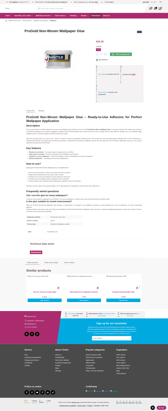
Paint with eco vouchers (94, 357)
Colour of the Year (122, 368)
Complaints (28, 363)
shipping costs (75, 402)
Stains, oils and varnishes (95, 371)
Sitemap (58, 371)
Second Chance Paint (93, 355)
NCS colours (120, 360)
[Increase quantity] (105, 54)
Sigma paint (90, 360)
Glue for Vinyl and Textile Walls (44, 292)
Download (36, 252)
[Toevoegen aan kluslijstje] (58, 288)
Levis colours (121, 363)
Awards (57, 365)
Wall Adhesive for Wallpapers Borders (84, 292)
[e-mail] (32, 334)
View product (44, 300)
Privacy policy (81, 405)
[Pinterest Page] (42, 392)
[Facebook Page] (26, 392)
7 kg (98, 49)
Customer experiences (63, 363)
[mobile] (26, 334)
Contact (27, 365)
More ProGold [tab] (69, 262)
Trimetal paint (90, 368)
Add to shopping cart (123, 54)
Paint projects (121, 373)
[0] (146, 2)
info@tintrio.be (31, 324)
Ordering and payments (32, 357)
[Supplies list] (155, 8)
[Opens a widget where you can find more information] (161, 408)
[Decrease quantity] (97, 54)
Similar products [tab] (32, 262)
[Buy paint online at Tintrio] (8, 8)
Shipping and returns (31, 360)
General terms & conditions (67, 405)
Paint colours (120, 355)
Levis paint (89, 365)
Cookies (89, 405)
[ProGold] (139, 32)
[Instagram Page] (32, 392)
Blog (118, 371)
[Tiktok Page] (53, 392)
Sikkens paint (90, 363)
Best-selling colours (123, 365)
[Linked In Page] (48, 392)
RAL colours (120, 357)
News (57, 368)
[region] (58, 58)
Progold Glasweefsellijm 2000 (123, 292)
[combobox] (64, 8)
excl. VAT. (153, 2)
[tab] (30, 111)
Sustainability (59, 357)
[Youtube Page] (37, 392)
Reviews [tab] (41, 111)
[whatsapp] (37, 334)
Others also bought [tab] (51, 262)
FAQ (26, 355)
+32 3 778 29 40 (32, 327)
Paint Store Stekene (62, 360)
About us (58, 355)
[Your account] (151, 8)
